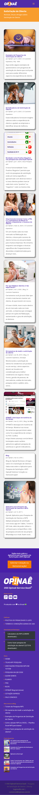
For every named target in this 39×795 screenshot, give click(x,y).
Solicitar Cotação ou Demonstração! (19, 564)
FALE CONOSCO (11, 697)
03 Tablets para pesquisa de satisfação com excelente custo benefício (20, 742)
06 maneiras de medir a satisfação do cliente (19, 352)
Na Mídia (30, 421)
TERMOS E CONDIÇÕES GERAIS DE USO (20, 624)
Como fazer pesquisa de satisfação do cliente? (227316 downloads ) (19, 645)
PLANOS (8, 679)
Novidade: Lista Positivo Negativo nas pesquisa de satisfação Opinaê (19, 158)
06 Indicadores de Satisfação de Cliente (18, 108)
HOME (7, 659)
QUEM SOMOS (10, 676)
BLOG (7, 686)
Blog (24, 289)
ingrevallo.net (19, 789)
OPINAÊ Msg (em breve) (14, 690)
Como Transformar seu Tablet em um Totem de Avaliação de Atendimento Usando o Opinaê (22, 762)
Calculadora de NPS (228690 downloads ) (18, 635)
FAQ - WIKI (16, 61)
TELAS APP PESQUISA (13, 662)
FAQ (6, 683)
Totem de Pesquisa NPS (14, 706)
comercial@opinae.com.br (19, 792)
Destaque (23, 358)
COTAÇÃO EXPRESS (12, 693)
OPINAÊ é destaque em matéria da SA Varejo (19, 418)
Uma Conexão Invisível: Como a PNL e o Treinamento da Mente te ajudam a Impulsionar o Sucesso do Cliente (19, 221)
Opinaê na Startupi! (16, 754)
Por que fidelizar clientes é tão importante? (17, 286)
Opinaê (10, 59)
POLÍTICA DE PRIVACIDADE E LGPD (18, 620)
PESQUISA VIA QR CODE (14, 672)
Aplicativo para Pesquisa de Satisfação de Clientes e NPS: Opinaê (17, 508)
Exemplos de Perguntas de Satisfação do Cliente (16, 56)
